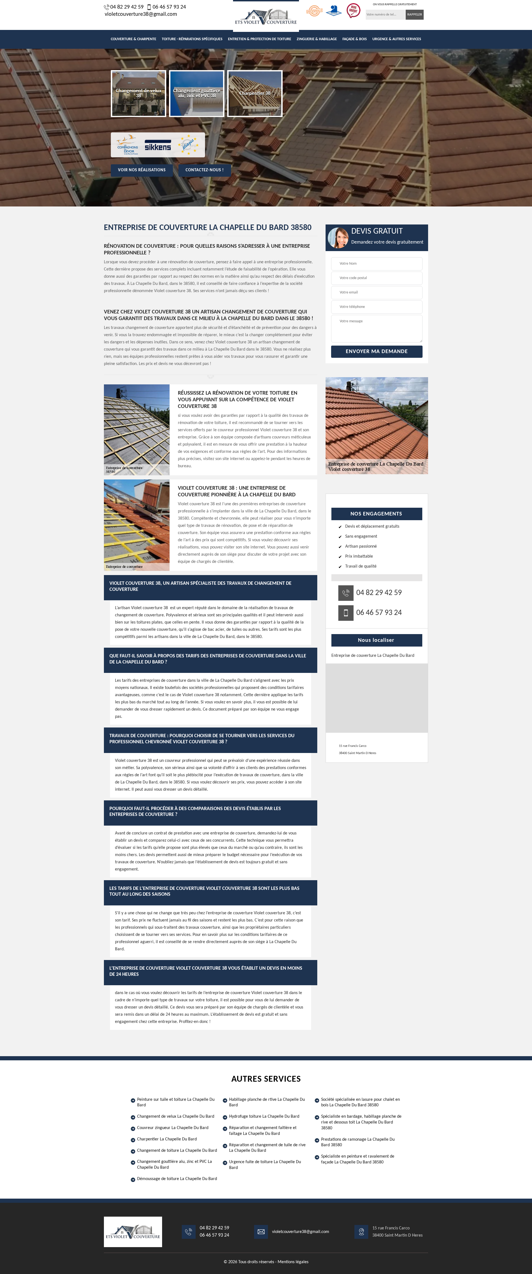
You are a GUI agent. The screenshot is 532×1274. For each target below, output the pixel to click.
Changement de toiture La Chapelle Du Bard (177, 1150)
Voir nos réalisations (142, 170)
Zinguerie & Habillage (317, 39)
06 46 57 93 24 (169, 7)
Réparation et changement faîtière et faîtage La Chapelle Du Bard (262, 1131)
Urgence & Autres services (396, 39)
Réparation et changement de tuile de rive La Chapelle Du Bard (267, 1148)
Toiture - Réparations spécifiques (192, 39)
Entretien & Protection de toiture (259, 39)
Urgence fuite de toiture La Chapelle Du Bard (265, 1165)
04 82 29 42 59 (127, 7)
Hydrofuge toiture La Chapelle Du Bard (264, 1116)
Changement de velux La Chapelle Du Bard (175, 1116)
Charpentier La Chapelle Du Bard (167, 1139)
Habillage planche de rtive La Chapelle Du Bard (267, 1102)
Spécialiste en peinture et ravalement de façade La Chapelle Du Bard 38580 (357, 1159)
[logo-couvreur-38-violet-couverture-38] (266, 16)
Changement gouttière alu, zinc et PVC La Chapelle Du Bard (174, 1165)
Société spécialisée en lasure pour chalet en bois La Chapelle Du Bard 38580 (360, 1102)
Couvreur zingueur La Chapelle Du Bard (172, 1128)
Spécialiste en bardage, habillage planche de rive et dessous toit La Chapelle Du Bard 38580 (361, 1122)
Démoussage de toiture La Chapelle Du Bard (177, 1179)
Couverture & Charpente (133, 39)
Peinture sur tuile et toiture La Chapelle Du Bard (175, 1102)
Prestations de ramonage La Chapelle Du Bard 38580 (358, 1142)
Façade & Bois (354, 39)
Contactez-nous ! (205, 170)
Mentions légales (293, 1262)
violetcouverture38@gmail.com (141, 14)
